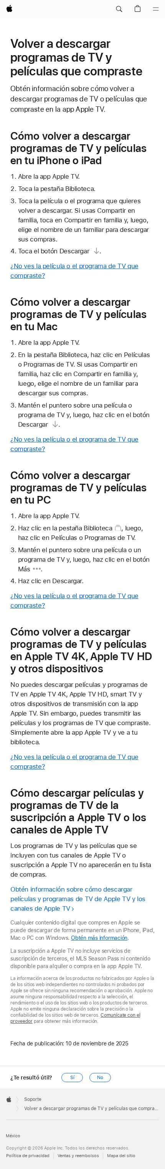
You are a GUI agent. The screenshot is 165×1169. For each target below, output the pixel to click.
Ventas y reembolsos (78, 1155)
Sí (72, 1077)
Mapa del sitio (121, 1155)
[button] (119, 9)
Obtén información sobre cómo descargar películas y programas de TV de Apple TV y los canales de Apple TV (77, 898)
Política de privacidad (28, 1155)
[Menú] (156, 9)
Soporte (32, 1099)
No (100, 1077)
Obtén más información (99, 938)
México (13, 1135)
